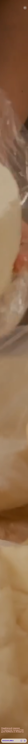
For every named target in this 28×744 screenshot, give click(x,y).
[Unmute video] (25, 8)
